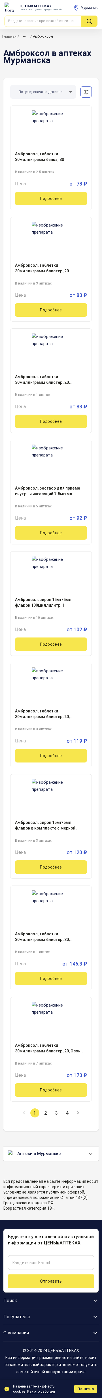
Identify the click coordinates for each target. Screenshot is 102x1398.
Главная (9, 36)
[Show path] (24, 36)
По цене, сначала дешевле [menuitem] (40, 92)
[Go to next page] (77, 1112)
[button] (43, 92)
